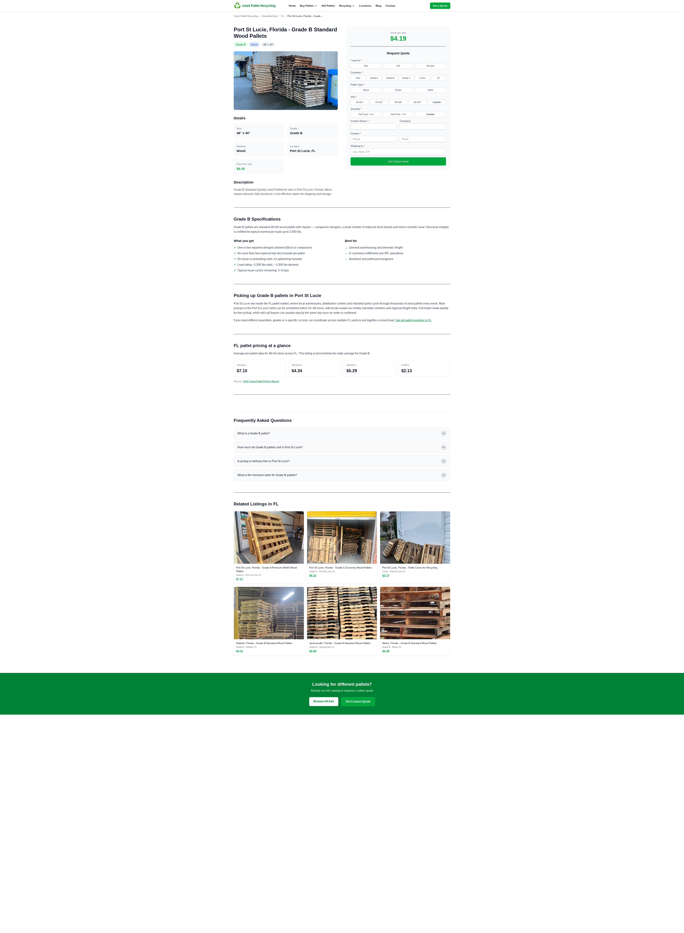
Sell (398, 66)
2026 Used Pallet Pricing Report (261, 381)
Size (354, 96)
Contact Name (359, 121)
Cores (422, 78)
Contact (390, 5)
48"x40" (359, 102)
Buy (366, 66)
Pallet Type (358, 84)
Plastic (398, 90)
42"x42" (379, 102)
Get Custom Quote (358, 701)
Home (292, 5)
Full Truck (366, 114)
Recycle (430, 66)
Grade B (390, 78)
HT (438, 78)
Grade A (374, 78)
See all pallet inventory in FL (413, 320)
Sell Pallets (328, 5)
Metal (430, 90)
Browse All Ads (324, 701)
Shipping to (358, 145)
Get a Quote (440, 5)
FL (282, 16)
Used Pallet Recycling (246, 16)
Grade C (406, 78)
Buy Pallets (307, 5)
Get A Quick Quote (398, 161)
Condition (357, 72)
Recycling (345, 5)
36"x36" (417, 102)
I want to (356, 60)
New (358, 78)
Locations (365, 5)
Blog (378, 5)
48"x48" (398, 102)
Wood (366, 90)
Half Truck (398, 114)
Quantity (356, 108)
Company (405, 121)
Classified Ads (269, 16)
